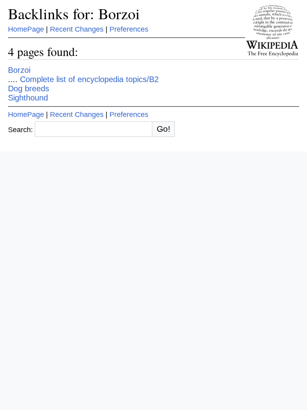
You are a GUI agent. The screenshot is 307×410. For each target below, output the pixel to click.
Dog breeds (28, 88)
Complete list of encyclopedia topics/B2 (89, 79)
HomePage (26, 29)
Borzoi (19, 70)
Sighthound (28, 97)
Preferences (129, 29)
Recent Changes (77, 29)
